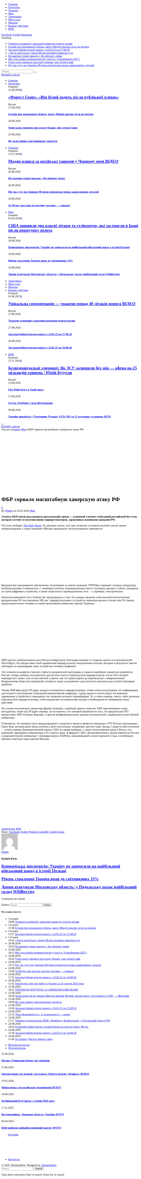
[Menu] (2, 424)
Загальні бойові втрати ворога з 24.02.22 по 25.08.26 (46, 1008)
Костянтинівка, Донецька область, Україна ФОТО (32, 1114)
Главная (13, 4)
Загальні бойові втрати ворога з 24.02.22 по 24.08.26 (46, 1032)
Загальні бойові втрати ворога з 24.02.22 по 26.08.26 (40, 347)
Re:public (13, 1134)
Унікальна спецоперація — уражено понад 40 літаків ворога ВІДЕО (71, 303)
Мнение (13, 22)
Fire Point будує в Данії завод (26, 389)
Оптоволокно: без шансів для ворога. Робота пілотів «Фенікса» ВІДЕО (45, 1073)
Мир (11, 13)
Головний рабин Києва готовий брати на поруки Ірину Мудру (52, 1026)
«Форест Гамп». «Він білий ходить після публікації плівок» (63, 97)
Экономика (14, 16)
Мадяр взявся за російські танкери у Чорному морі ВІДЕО (63, 161)
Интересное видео (19, 1044)
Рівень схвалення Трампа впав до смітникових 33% (40, 260)
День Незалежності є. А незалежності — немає (42, 1014)
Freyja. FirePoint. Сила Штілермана (30, 403)
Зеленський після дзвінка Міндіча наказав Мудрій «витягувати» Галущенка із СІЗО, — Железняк (72, 995)
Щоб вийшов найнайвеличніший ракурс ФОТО (31, 1127)
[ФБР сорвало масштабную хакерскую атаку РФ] (62, 490)
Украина (13, 10)
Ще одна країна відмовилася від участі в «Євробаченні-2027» (44, 59)
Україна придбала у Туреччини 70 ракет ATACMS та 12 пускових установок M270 (59, 416)
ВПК (11, 28)
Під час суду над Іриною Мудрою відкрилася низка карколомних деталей (51, 65)
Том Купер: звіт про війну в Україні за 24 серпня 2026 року (49, 983)
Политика (14, 7)
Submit (38, 1168)
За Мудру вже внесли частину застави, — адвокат (39, 205)
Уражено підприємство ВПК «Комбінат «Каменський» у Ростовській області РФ (62, 1020)
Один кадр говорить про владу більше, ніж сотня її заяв (40, 62)
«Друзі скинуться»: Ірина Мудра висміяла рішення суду (40, 52)
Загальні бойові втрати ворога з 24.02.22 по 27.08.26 (39, 49)
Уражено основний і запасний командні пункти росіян (40, 43)
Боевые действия (18, 25)
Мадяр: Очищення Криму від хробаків (25, 1060)
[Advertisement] (70, 557)
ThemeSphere (48, 1165)
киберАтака (8, 828)
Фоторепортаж (17, 1048)
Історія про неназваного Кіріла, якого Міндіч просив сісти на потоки (48, 46)
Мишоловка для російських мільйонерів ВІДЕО (31, 1087)
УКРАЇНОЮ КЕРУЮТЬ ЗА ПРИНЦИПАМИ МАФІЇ (46, 989)
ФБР (18, 828)
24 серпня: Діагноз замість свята (34, 1039)
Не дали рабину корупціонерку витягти (32, 141)
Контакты (14, 1159)
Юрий (9, 510)
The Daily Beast (32, 525)
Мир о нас (14, 19)
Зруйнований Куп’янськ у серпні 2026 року (28, 1100)
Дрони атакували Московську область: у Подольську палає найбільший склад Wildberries (64, 274)
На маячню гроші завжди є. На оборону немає (35, 56)
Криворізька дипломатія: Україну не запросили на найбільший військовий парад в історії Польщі (69, 247)
